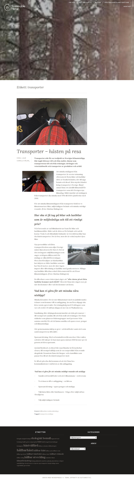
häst (39, 442)
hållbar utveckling (34, 457)
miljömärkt (38, 461)
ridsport (61, 461)
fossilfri (24, 442)
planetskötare (55, 461)
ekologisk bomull (41, 438)
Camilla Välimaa (24, 161)
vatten (57, 463)
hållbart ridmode (57, 454)
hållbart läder (45, 454)
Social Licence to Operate (31, 463)
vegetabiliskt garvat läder (23, 465)
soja (40, 463)
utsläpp (50, 414)
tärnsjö (49, 463)
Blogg (98, 2)
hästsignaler (20, 446)
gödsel (35, 442)
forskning (19, 442)
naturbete (44, 461)
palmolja (49, 461)
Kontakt (127, 6)
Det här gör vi (85, 2)
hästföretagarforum (47, 442)
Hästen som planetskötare (117, 2)
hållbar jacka (49, 451)
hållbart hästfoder (34, 454)
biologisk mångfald (22, 438)
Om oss (72, 2)
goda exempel (30, 442)
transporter (44, 414)
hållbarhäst (43, 411)
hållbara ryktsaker (43, 446)
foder (58, 438)
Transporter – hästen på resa (49, 151)
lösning (33, 461)
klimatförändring (24, 461)
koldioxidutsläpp (53, 411)
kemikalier (48, 457)
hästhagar (55, 442)
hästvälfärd (30, 445)
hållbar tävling (20, 457)
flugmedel (53, 438)
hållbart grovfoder (21, 454)
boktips (29, 438)
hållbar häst (39, 450)
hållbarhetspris (52, 446)
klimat (53, 457)
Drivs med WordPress (52, 477)
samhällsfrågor (21, 463)
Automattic (85, 477)
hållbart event (56, 451)
